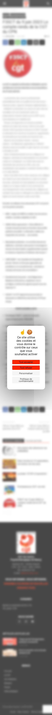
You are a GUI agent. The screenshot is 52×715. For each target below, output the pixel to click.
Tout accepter (26, 362)
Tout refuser (26, 367)
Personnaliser (26, 373)
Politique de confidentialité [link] (26, 380)
